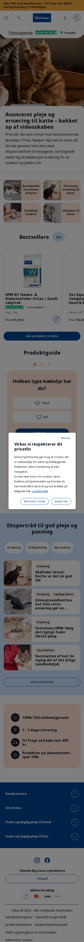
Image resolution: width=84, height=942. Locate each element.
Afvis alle (65, 438)
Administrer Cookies (34, 501)
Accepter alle (61, 501)
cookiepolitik (40, 491)
